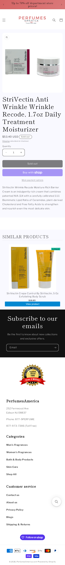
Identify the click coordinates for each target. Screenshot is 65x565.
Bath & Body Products (19, 459)
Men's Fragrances (17, 445)
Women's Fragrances (19, 452)
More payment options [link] (32, 180)
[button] (3, 20)
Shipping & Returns (18, 524)
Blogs (9, 517)
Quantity (6, 146)
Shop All (11, 474)
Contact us (12, 495)
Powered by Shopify (47, 562)
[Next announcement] (61, 4)
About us (11, 502)
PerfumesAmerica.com (27, 562)
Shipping (6, 141)
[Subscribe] (55, 347)
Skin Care (12, 467)
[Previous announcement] (3, 4)
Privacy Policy (14, 509)
